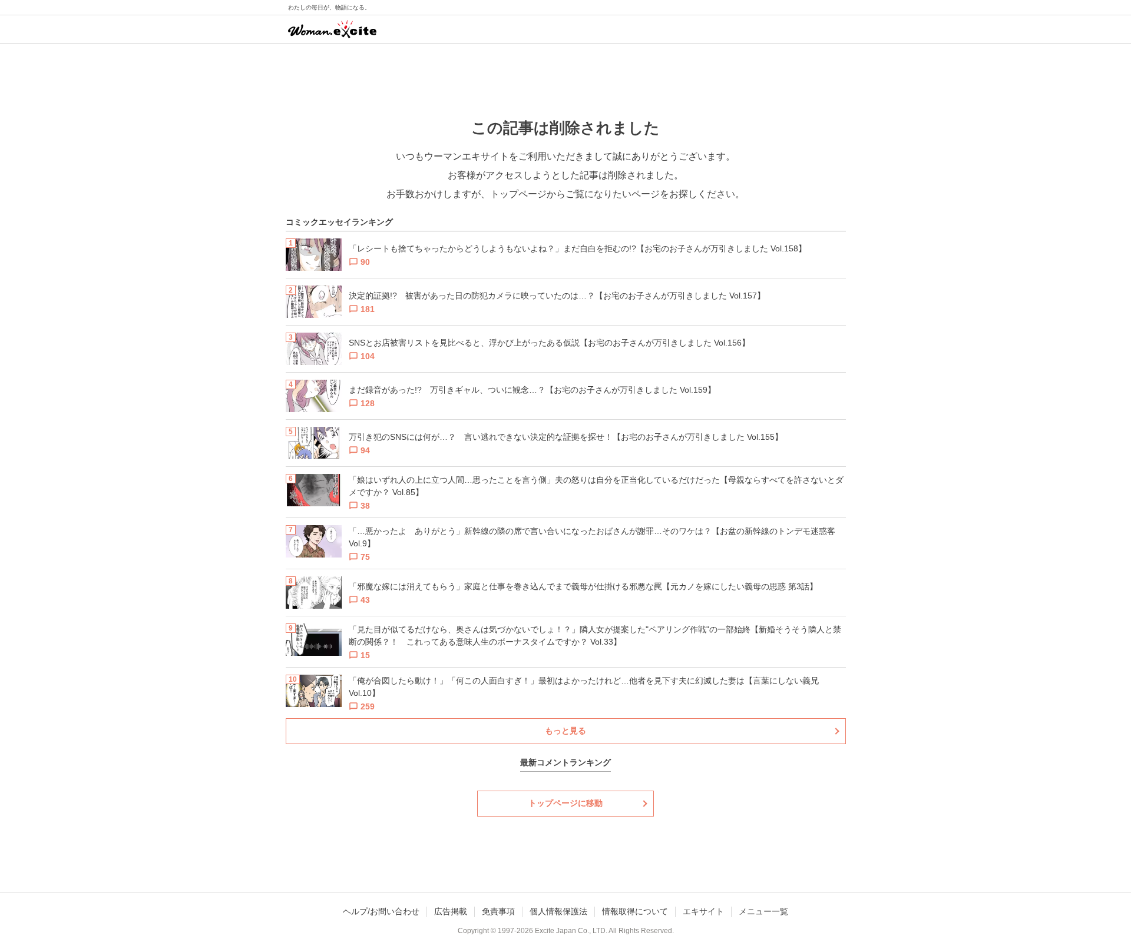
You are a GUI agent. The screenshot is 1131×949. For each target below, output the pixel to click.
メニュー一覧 (763, 911)
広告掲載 (450, 911)
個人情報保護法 (558, 911)
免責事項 (498, 911)
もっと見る (565, 730)
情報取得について (635, 911)
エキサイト (703, 911)
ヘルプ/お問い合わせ (381, 911)
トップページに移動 (565, 803)
